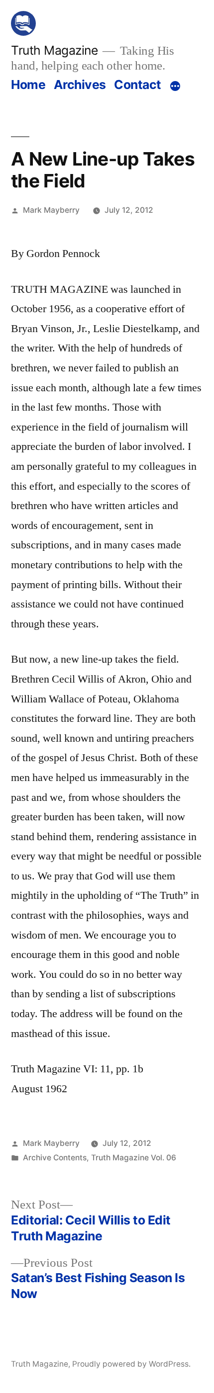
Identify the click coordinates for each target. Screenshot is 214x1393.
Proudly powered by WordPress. (131, 1364)
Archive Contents (55, 1157)
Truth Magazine (54, 50)
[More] (175, 86)
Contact (137, 84)
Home (28, 84)
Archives (80, 84)
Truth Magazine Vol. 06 (133, 1157)
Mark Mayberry (51, 210)
